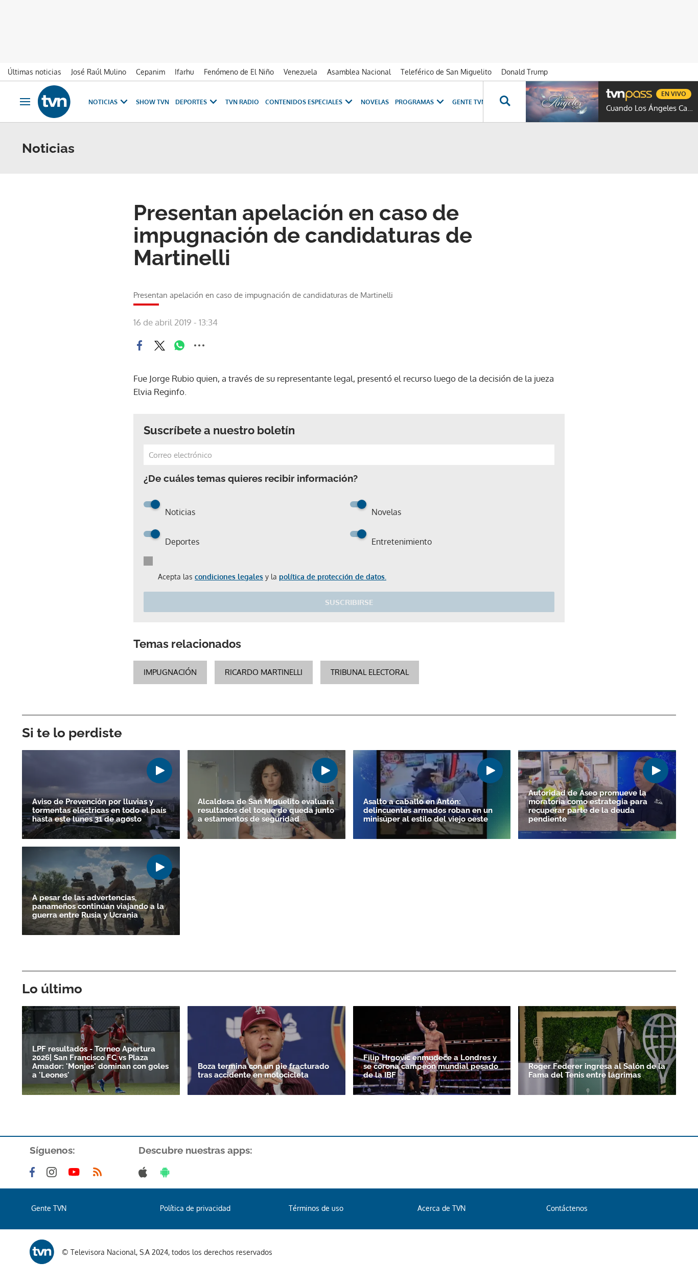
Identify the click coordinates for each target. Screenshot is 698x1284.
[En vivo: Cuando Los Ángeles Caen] (562, 101)
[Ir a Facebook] (34, 1172)
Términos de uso (316, 1208)
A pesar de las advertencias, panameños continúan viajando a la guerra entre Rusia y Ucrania (98, 907)
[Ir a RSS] (99, 1172)
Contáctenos (567, 1208)
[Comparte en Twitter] (159, 345)
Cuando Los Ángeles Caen (649, 108)
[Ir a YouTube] (76, 1172)
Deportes (191, 102)
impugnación (170, 672)
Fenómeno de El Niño (239, 71)
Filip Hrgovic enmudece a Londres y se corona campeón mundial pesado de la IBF (430, 1067)
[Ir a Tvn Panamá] (54, 101)
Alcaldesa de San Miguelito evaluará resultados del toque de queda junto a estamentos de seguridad (266, 811)
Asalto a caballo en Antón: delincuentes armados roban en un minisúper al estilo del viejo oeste (428, 811)
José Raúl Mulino (98, 71)
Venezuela (300, 71)
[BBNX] (42, 1252)
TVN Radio (242, 102)
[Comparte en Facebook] (139, 345)
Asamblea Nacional (359, 71)
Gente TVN (469, 102)
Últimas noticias (34, 71)
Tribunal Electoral (370, 672)
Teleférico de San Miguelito (446, 71)
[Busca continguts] (504, 101)
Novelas (375, 102)
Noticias (103, 102)
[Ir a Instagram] (53, 1172)
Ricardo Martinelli (264, 672)
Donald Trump (524, 71)
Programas (414, 102)
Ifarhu (184, 71)
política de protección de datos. (332, 576)
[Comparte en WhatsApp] (179, 345)
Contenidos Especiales (303, 102)
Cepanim (150, 71)
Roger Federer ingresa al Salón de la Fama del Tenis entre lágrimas (596, 1071)
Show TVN (152, 102)
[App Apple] (144, 1172)
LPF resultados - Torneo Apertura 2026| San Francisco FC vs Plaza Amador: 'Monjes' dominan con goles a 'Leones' (100, 1062)
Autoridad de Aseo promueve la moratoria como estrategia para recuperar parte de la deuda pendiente (587, 806)
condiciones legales (229, 576)
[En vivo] (614, 90)
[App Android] (167, 1172)
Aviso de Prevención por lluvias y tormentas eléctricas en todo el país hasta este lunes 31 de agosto (99, 811)
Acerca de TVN (441, 1208)
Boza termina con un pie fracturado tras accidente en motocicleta (263, 1071)
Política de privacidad (195, 1208)
